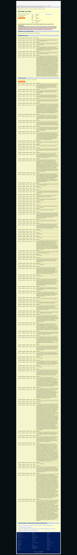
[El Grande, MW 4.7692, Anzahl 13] (20, 528)
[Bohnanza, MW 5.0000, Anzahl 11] (26, 530)
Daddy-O (41, 267)
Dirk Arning (41, 500)
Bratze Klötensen (42, 361)
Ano (40, 206)
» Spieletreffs (33, 534)
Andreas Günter (42, 90)
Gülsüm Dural (42, 264)
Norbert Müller (42, 240)
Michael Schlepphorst (43, 47)
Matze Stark (42, 224)
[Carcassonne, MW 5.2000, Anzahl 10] (34, 530)
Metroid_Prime (42, 287)
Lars (41, 187)
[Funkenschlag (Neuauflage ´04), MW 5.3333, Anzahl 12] (45, 528)
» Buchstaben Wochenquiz (35, 537)
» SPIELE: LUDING (34, 548)
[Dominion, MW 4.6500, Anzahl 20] (20, 525)
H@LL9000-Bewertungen (22, 15)
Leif (40, 279)
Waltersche (41, 444)
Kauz (41, 305)
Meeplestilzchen (42, 474)
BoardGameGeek (42, 551)
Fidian (41, 400)
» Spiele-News (48, 534)
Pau (40, 315)
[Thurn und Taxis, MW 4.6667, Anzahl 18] (26, 525)
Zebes (41, 237)
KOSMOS (36, 15)
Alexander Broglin (42, 43)
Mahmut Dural (42, 52)
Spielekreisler (42, 463)
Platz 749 (36, 22)
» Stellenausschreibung (49, 545)
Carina (41, 292)
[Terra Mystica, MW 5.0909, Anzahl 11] (20, 530)
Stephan (41, 213)
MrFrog (41, 127)
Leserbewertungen (21, 16)
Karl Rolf (41, 370)
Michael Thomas (42, 332)
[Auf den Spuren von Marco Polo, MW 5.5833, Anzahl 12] (34, 528)
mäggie (41, 195)
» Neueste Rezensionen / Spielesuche (21, 537)
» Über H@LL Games (49, 541)
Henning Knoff (42, 56)
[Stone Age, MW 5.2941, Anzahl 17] (31, 525)
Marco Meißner (42, 388)
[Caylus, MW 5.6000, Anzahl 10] (30, 530)
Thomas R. (41, 191)
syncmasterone (42, 199)
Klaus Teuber (37, 14)
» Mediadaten (48, 548)
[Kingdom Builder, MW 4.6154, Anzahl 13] (26, 528)
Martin (41, 377)
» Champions (33, 545)
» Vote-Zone (18, 538)
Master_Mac (42, 312)
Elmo (41, 298)
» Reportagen (48, 537)
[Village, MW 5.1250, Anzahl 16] (44, 525)
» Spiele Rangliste (19, 541)
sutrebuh (41, 404)
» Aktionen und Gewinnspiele (20, 534)
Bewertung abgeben (22, 81)
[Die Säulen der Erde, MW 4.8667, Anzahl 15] (49, 525)
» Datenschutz (48, 549)
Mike (41, 255)
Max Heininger (42, 220)
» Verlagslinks (18, 548)
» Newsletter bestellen (19, 549)
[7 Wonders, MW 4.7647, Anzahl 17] (36, 525)
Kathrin (41, 432)
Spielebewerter (42, 115)
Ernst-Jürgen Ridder (43, 104)
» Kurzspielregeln (19, 545)
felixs (41, 436)
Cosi (41, 230)
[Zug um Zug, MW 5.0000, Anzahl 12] (53, 528)
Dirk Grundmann (42, 145)
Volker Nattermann (43, 153)
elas (40, 184)
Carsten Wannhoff (42, 84)
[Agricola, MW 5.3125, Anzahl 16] (40, 525)
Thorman (41, 95)
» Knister (33, 541)
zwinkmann (41, 352)
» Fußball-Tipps (33, 538)
